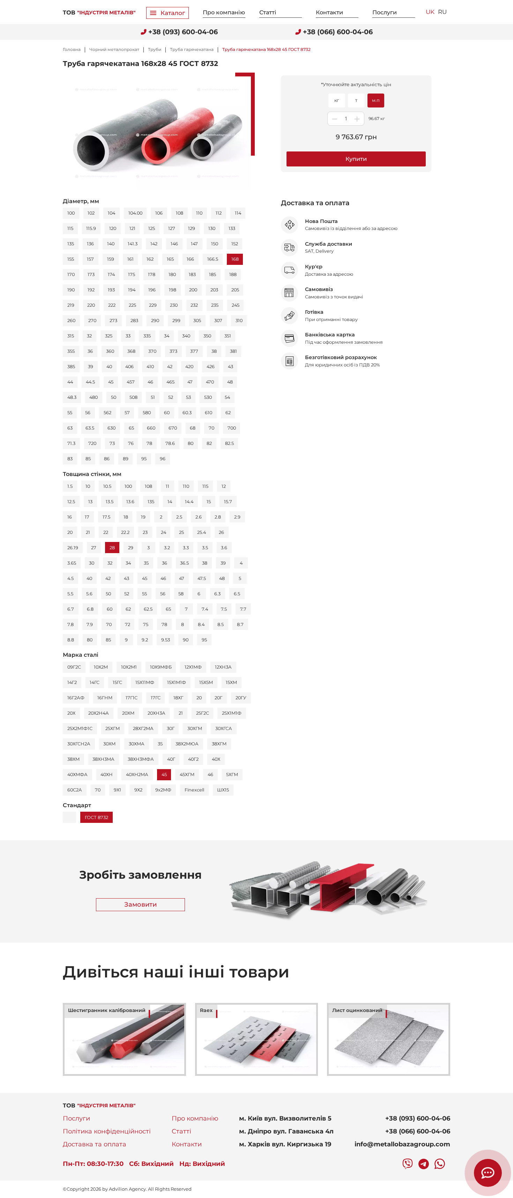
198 (172, 289)
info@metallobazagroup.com (402, 1144)
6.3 (217, 593)
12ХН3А (223, 667)
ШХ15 (223, 790)
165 (170, 259)
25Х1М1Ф (231, 713)
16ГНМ (104, 697)
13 (90, 501)
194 (131, 289)
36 (90, 351)
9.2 (145, 639)
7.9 (90, 624)
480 (93, 397)
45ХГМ (187, 774)
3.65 (71, 563)
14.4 (189, 501)
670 (173, 428)
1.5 (70, 486)
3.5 (205, 547)
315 (70, 335)
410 (150, 366)
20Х (71, 713)
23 (145, 532)
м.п (376, 100)
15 (209, 501)
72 (127, 624)
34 (166, 335)
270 (92, 320)
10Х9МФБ (161, 667)
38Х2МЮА (187, 743)
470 (210, 382)
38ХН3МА (103, 759)
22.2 (125, 532)
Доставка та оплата (94, 1144)
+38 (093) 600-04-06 (417, 1118)
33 (128, 335)
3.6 (224, 547)
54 (227, 397)
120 (112, 228)
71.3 (71, 443)
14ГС (94, 682)
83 (70, 458)
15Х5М (206, 682)
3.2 (167, 547)
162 (150, 259)
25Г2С (202, 713)
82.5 (229, 443)
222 (112, 305)
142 (153, 243)
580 (147, 412)
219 (70, 305)
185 (212, 274)
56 (87, 412)
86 (107, 458)
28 (112, 547)
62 (228, 412)
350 (207, 335)
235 (214, 305)
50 (113, 397)
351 (227, 335)
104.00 (135, 213)
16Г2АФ (75, 697)
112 (219, 213)
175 (131, 274)
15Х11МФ (144, 682)
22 (105, 532)
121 (132, 228)
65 (131, 428)
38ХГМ (219, 743)
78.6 (170, 443)
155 (70, 259)
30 (91, 563)
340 (186, 335)
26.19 (72, 547)
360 (110, 351)
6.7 (70, 609)
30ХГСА (223, 728)
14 (170, 501)
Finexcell (194, 790)
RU (442, 11)
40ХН (107, 774)
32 (89, 335)
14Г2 (72, 682)
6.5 (237, 593)
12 (224, 486)
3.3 (186, 547)
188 (233, 274)
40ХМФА (77, 774)
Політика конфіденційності (107, 1131)
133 (232, 228)
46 (150, 382)
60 (167, 412)
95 (144, 458)
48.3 (71, 397)
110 (199, 213)
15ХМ (231, 682)
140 (110, 243)
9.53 (165, 639)
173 (91, 274)
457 (131, 382)
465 (170, 382)
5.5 (70, 593)
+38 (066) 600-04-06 (417, 1131)
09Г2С (74, 667)
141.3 (132, 243)
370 (152, 351)
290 (155, 320)
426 (211, 366)
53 (188, 397)
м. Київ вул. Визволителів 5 (285, 1118)
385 (71, 366)
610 (208, 412)
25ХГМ (112, 728)
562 (107, 412)
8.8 (70, 639)
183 (192, 274)
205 (235, 289)
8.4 (201, 624)
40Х (216, 759)
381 (233, 351)
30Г (170, 728)
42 (169, 366)
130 (211, 228)
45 (110, 382)
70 (211, 428)
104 (111, 213)
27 (93, 547)
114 (238, 213)
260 (71, 320)
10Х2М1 (129, 667)
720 (92, 443)
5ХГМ (232, 774)
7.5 (224, 609)
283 (134, 320)
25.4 (201, 532)
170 (71, 274)
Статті (267, 12)
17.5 (106, 517)
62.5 (148, 609)
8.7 (240, 624)
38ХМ (73, 759)
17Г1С (131, 697)
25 (181, 532)
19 (143, 517)
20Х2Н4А (98, 713)
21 (88, 532)
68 (192, 428)
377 (194, 351)
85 (88, 458)
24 (163, 532)
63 (70, 428)
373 (173, 351)
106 (159, 213)
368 (131, 351)
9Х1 (117, 790)
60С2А (74, 790)
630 (111, 428)
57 (127, 412)
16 (69, 517)
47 (190, 382)
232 (194, 305)
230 (174, 305)
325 (108, 335)
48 (230, 382)
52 (170, 397)
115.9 (91, 228)
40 (109, 366)
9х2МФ (163, 790)
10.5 (107, 486)
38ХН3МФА (141, 759)
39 (90, 366)
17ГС (156, 697)
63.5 (90, 428)
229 (153, 305)
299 (176, 320)
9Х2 (138, 790)
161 (130, 259)
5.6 (89, 593)
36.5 (184, 563)
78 (149, 443)
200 (193, 289)
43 (230, 366)
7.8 (70, 624)
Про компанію (224, 12)
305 (197, 320)
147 (194, 243)
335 (147, 335)
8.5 (220, 624)
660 (151, 428)
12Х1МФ (193, 667)
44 (70, 382)
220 (91, 305)
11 (167, 486)
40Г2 (193, 759)
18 (126, 517)
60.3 (187, 412)
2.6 (198, 517)
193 (111, 289)
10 (88, 486)
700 (232, 428)
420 (189, 366)
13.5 (109, 501)
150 (214, 243)
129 (191, 228)
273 (113, 320)
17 (87, 517)
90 (185, 639)
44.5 (90, 382)
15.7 (228, 501)
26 (221, 532)
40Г (171, 759)
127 (171, 228)
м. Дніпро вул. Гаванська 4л (286, 1131)
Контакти (329, 12)
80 (190, 443)
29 (130, 547)
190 (71, 289)
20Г (218, 697)
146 (174, 243)
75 (145, 624)
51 (153, 397)
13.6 (130, 501)
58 (181, 593)
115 (70, 228)
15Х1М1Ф (176, 682)
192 (91, 289)
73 (112, 443)
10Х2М (101, 667)
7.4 (205, 609)
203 (214, 289)
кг (336, 100)
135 (70, 243)
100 (71, 213)
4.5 (70, 578)
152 (234, 243)
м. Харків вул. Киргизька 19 (285, 1144)
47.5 (202, 578)
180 (172, 274)
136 (90, 243)
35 (146, 563)
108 (179, 213)
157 (90, 259)
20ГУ (241, 697)
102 (91, 213)
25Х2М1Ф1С (79, 728)
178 (151, 274)
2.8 (218, 517)
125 (151, 228)
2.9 (237, 517)
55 (69, 412)
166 (190, 259)
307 (218, 320)
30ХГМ (194, 728)
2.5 (179, 517)
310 (239, 320)
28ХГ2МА (143, 728)
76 (131, 443)
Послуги (384, 12)
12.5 (71, 501)
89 (125, 458)
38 (214, 351)
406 (129, 366)
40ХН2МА (137, 774)
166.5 (212, 259)
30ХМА (136, 743)
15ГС (117, 682)
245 (235, 305)
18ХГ (178, 697)
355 (71, 351)
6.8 (90, 609)
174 (111, 274)
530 (208, 397)
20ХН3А (156, 713)
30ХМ (109, 743)
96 (162, 458)
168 (235, 259)
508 (133, 397)
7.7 (243, 609)
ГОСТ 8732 (96, 817)
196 (152, 289)
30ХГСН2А (78, 743)
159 (110, 259)
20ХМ (128, 713)
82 (209, 443)
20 (70, 532)
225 (132, 305)
